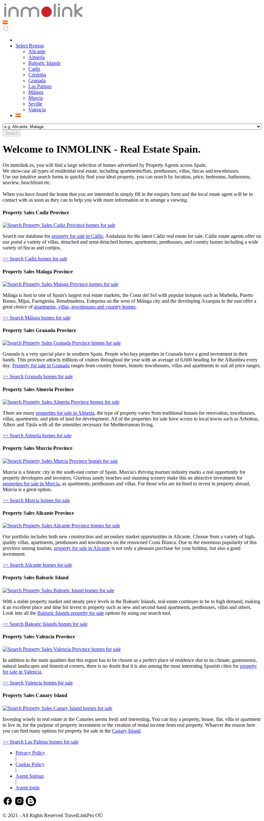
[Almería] (61, 402)
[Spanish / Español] (5, 22)
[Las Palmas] (57, 708)
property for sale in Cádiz (77, 236)
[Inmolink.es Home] (43, 16)
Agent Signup (29, 776)
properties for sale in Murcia (31, 483)
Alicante (36, 51)
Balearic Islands (44, 63)
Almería (36, 57)
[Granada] (62, 343)
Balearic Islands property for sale (70, 613)
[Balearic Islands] (58, 590)
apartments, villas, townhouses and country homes (85, 306)
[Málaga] (60, 284)
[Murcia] (60, 461)
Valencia (37, 109)
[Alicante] (61, 525)
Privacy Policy (30, 752)
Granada (37, 80)
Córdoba (37, 74)
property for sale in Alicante (82, 548)
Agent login (27, 787)
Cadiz (34, 69)
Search (11, 133)
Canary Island (126, 731)
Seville (35, 103)
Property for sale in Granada (41, 365)
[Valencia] (62, 649)
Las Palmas (40, 86)
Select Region (29, 45)
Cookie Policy (29, 764)
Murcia (35, 98)
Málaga (35, 92)
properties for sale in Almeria (65, 413)
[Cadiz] (59, 225)
